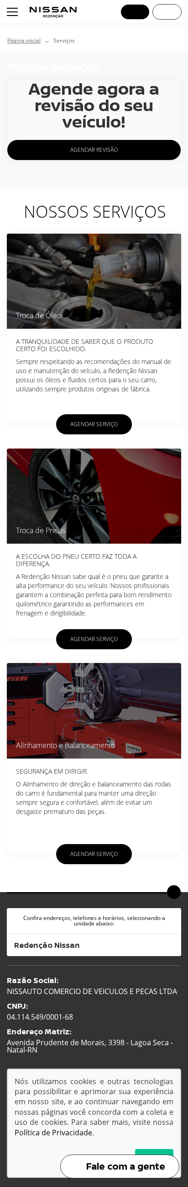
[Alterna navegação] (13, 12)
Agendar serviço (94, 424)
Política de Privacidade (53, 1133)
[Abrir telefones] (135, 12)
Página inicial (24, 40)
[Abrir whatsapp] (167, 12)
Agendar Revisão (94, 150)
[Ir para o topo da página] (174, 892)
